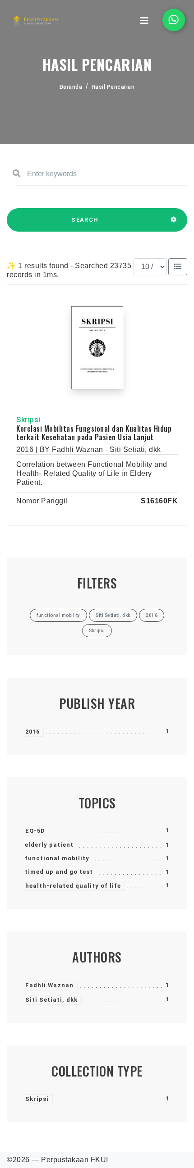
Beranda (71, 87)
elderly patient (49, 844)
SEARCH (84, 219)
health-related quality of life (73, 885)
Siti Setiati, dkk (51, 999)
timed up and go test (59, 871)
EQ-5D (35, 830)
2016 (32, 731)
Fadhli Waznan (49, 985)
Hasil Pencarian (113, 87)
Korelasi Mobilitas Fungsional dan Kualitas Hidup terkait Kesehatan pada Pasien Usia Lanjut (93, 433)
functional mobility (57, 858)
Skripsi (37, 1098)
